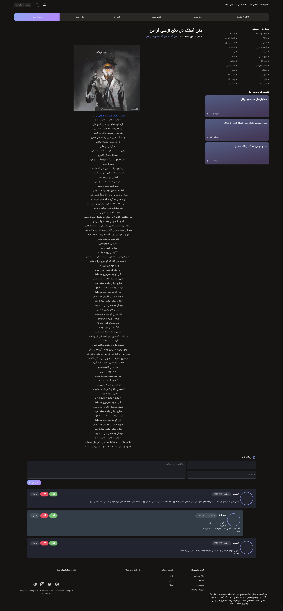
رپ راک (263, 61)
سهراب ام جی (261, 65)
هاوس (264, 74)
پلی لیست (228, 4)
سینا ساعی (230, 65)
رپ (233, 56)
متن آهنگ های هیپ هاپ (156, 36)
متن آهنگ (80, 17)
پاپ (265, 79)
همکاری (170, 585)
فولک (264, 70)
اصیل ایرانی (230, 38)
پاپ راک (231, 79)
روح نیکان (263, 56)
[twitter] (49, 586)
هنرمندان (200, 585)
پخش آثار (254, 4)
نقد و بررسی (156, 17)
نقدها (201, 580)
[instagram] (42, 586)
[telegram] (35, 586)
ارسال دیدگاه (34, 482)
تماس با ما (264, 4)
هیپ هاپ (231, 74)
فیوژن (232, 70)
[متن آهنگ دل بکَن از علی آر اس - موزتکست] (145, 10)
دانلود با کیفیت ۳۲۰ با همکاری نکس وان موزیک (108, 446)
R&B (265, 38)
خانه (171, 576)
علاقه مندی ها (241, 4)
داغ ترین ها (199, 576)
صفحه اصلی (37, 17)
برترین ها (198, 17)
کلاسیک (231, 83)
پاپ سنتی (263, 83)
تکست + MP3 (243, 17)
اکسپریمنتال (230, 42)
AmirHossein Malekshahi (53, 590)
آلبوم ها (117, 17)
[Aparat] (57, 586)
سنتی (232, 61)
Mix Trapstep (261, 33)
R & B (232, 33)
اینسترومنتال (262, 47)
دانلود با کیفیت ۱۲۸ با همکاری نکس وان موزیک (108, 442)
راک (233, 51)
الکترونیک (263, 42)
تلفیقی (232, 47)
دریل (265, 51)
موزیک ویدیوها (197, 589)
